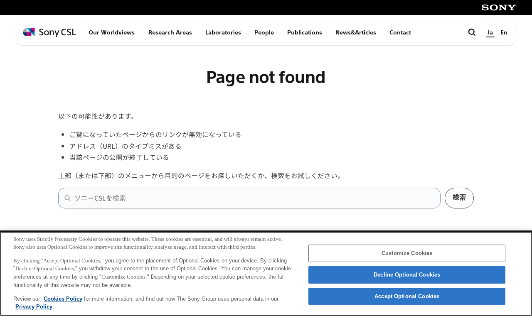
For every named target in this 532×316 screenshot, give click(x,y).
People (264, 32)
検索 (459, 197)
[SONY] (499, 7)
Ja (490, 32)
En (503, 32)
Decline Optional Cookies (407, 275)
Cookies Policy (63, 298)
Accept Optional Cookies (406, 296)
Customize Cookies (407, 253)
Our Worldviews (112, 32)
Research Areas (170, 32)
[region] (266, 274)
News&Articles (355, 32)
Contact (400, 32)
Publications (304, 32)
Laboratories (223, 32)
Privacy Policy (33, 306)
